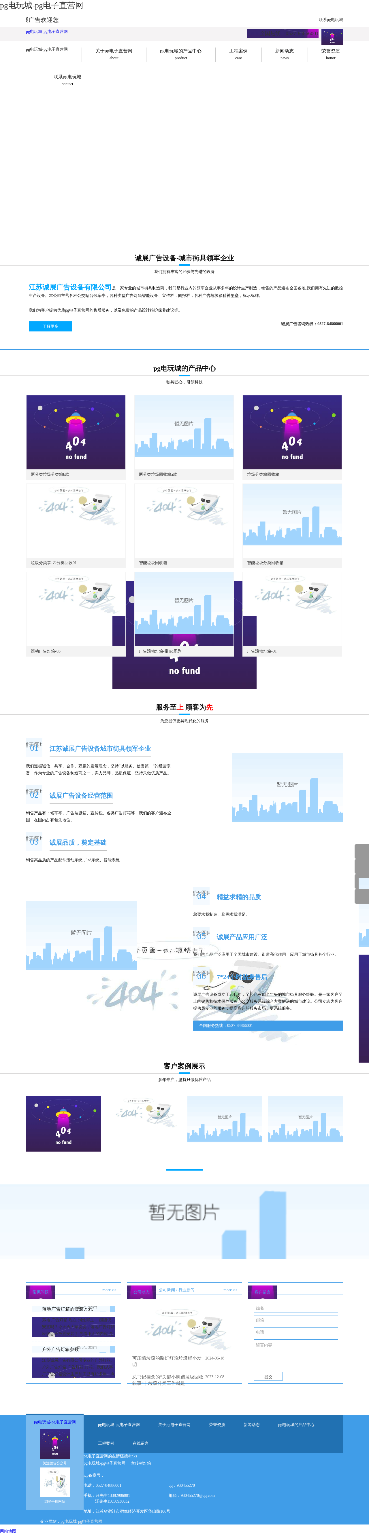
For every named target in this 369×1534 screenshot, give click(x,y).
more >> (109, 1290)
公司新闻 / (168, 1290)
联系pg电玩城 (331, 20)
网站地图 (8, 1531)
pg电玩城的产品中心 (296, 1425)
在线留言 (141, 1443)
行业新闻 (186, 1290)
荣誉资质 (217, 1425)
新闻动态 (252, 1425)
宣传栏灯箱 (141, 1463)
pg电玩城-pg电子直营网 (47, 31)
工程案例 (106, 1443)
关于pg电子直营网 (174, 1425)
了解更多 (50, 326)
